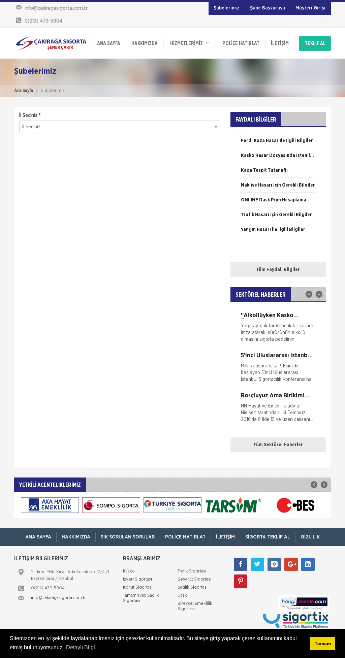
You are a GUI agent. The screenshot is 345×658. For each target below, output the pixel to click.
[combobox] (119, 127)
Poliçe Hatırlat (240, 43)
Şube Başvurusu (267, 8)
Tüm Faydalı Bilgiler (278, 269)
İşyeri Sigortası (137, 579)
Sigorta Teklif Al (267, 536)
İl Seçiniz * (29, 115)
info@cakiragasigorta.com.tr (58, 598)
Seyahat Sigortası (194, 579)
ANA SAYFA (108, 43)
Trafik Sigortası (192, 571)
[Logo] (51, 43)
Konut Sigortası (138, 587)
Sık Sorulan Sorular (128, 536)
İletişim (280, 43)
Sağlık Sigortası (193, 587)
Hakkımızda (144, 43)
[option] (278, 143)
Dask (182, 595)
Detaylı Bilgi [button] (80, 647)
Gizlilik (310, 536)
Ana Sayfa (23, 91)
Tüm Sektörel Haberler (278, 444)
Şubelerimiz (227, 8)
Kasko (129, 571)
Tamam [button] (323, 643)
